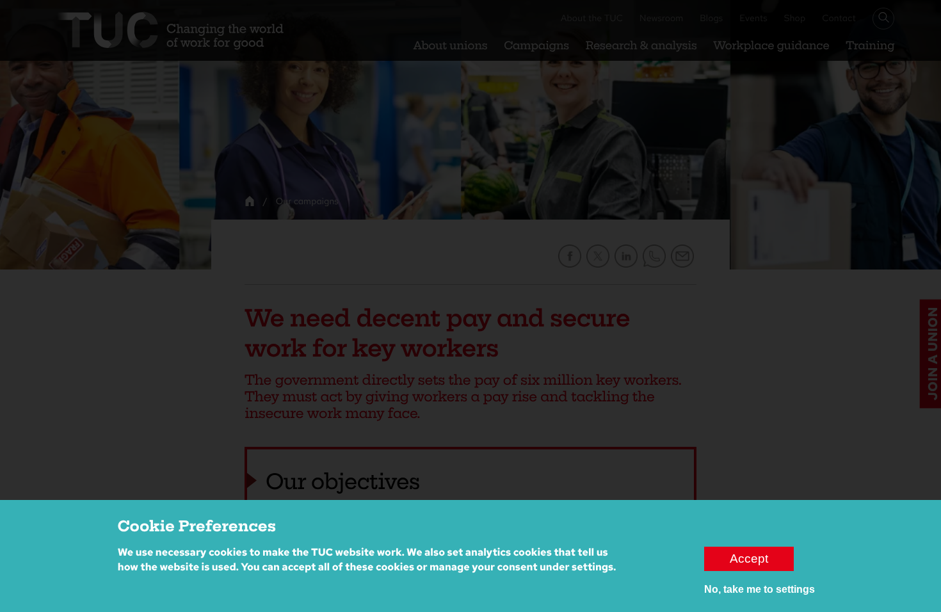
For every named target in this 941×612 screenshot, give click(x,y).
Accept (749, 558)
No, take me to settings (759, 589)
